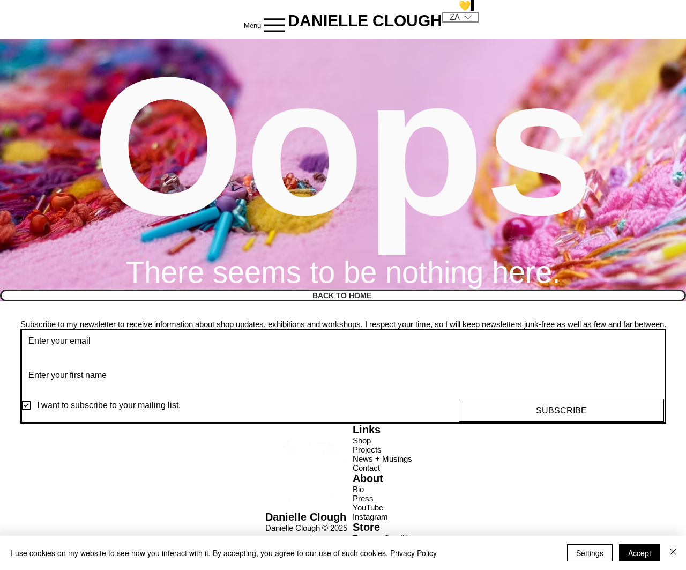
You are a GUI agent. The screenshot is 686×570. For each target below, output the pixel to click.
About (368, 478)
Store (366, 527)
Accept (639, 552)
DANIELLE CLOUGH (365, 20)
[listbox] (460, 17)
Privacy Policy (413, 552)
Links (367, 429)
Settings (589, 552)
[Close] (673, 552)
